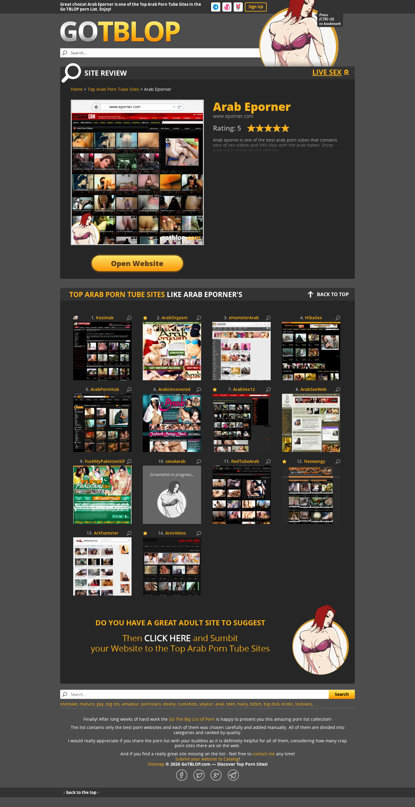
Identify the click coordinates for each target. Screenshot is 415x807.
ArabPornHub (105, 389)
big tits (113, 704)
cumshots (187, 704)
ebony (169, 704)
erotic (287, 704)
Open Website (137, 263)
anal (219, 704)
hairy (243, 704)
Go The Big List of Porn (192, 719)
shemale (68, 704)
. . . (317, 704)
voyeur (206, 704)
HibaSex (313, 317)
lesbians (303, 704)
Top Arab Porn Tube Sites (117, 294)
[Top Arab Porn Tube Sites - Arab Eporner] (268, 130)
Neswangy (314, 461)
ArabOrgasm (174, 317)
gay (100, 704)
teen (230, 704)
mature (87, 704)
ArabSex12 (244, 389)
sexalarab (176, 461)
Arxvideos (175, 533)
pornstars (151, 704)
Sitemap (156, 764)
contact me (263, 754)
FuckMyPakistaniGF (105, 461)
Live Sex (326, 72)
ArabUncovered (174, 389)
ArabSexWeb (313, 389)
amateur (130, 704)
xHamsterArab (244, 317)
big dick (272, 704)
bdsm (256, 704)
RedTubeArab (245, 461)
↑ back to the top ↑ (81, 792)
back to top (333, 294)
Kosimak (105, 317)
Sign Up (256, 6)
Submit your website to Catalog (207, 759)
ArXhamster (106, 533)
